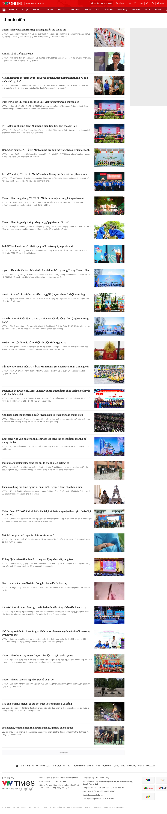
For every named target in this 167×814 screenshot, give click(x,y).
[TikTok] (31, 789)
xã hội (25, 10)
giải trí (88, 10)
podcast (158, 10)
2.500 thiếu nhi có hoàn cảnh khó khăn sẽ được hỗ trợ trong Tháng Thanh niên (45, 270)
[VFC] (148, 780)
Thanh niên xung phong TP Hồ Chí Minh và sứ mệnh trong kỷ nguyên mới (43, 198)
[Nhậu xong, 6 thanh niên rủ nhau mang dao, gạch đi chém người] (109, 735)
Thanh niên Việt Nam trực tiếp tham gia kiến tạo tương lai (34, 29)
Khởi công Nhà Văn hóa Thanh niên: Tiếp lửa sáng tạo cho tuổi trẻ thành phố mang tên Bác (44, 440)
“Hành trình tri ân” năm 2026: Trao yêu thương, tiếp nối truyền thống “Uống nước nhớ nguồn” (45, 79)
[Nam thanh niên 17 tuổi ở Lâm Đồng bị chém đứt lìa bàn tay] (109, 591)
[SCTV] (148, 796)
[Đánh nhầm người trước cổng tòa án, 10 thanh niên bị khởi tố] (109, 470)
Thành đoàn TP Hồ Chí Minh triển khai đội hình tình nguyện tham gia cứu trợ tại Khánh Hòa (46, 513)
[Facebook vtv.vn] (148, 3)
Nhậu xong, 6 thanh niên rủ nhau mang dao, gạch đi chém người (37, 727)
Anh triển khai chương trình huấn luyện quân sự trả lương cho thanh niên (42, 414)
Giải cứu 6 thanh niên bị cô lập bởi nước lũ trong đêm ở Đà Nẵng (37, 703)
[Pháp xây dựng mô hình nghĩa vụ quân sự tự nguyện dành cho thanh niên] (109, 494)
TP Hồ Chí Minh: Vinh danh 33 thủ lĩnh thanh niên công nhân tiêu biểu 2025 (44, 607)
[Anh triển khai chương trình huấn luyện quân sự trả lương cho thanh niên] (109, 422)
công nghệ (122, 10)
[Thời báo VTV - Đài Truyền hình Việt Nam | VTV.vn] (12, 3)
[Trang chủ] (4, 10)
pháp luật (37, 10)
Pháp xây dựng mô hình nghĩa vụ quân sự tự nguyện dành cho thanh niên (42, 487)
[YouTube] (26, 789)
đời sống (109, 10)
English (140, 3)
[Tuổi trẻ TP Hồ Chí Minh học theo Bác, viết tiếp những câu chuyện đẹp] (109, 109)
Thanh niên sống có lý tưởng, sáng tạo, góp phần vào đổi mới (35, 222)
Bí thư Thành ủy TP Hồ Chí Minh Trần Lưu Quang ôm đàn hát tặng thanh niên (45, 174)
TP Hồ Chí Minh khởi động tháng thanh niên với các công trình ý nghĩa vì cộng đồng (45, 320)
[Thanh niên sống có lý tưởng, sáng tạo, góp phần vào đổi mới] (109, 230)
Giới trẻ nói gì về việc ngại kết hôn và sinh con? (28, 535)
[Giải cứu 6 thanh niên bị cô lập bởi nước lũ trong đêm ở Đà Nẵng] (109, 711)
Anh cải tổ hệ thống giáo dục (17, 53)
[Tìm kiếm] (154, 3)
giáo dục (136, 10)
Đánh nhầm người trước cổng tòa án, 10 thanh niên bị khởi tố (35, 463)
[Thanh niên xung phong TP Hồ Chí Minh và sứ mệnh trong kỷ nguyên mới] (109, 205)
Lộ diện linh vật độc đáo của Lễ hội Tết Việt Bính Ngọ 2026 (34, 342)
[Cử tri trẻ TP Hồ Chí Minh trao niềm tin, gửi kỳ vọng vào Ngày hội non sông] (109, 302)
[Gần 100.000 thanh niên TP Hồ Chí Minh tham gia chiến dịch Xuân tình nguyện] (109, 374)
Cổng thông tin (125, 3)
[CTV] (148, 788)
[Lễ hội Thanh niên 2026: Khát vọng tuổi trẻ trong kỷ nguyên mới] (109, 254)
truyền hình (74, 10)
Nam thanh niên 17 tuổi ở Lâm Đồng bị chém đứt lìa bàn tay (34, 583)
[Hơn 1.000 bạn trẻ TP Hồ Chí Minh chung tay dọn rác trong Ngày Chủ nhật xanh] (109, 157)
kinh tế (61, 10)
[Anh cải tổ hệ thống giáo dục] (109, 61)
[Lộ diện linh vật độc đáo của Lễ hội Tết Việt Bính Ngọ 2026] (109, 350)
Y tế (98, 10)
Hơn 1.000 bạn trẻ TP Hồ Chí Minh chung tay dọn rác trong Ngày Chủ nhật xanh (46, 150)
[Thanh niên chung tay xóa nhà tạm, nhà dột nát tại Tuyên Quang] (109, 663)
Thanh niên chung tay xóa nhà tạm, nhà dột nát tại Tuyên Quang (37, 655)
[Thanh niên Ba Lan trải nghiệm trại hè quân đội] (109, 687)
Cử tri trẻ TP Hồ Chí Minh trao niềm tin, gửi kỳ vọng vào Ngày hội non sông (43, 294)
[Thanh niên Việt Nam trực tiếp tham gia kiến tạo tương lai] (109, 37)
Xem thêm (63, 752)
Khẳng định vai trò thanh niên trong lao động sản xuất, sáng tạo (37, 559)
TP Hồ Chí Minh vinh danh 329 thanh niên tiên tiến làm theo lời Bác (39, 126)
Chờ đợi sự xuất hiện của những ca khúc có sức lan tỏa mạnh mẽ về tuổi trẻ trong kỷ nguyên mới (46, 633)
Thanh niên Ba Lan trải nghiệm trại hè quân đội (28, 679)
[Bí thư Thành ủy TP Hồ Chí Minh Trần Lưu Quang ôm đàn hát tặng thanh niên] (109, 181)
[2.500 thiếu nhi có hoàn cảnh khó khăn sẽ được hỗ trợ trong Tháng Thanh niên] (109, 278)
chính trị (13, 10)
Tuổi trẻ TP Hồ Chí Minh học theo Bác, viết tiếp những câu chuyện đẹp (40, 101)
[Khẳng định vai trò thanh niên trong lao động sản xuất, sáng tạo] (109, 567)
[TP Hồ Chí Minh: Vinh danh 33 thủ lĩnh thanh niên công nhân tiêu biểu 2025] (109, 615)
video (147, 10)
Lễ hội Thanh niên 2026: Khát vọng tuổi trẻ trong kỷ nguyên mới (37, 246)
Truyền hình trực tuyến (103, 3)
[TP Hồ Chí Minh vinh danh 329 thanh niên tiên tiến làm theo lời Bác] (109, 133)
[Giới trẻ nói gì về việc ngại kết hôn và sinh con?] (109, 542)
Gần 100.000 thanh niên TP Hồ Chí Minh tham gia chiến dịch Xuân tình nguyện (45, 366)
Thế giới (49, 10)
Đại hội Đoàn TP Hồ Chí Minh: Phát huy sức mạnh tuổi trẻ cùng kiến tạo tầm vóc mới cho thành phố (46, 392)
